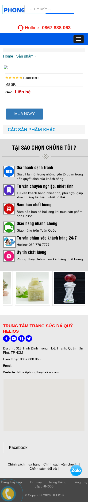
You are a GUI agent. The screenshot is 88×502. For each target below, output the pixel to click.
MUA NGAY (24, 114)
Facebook (18, 447)
